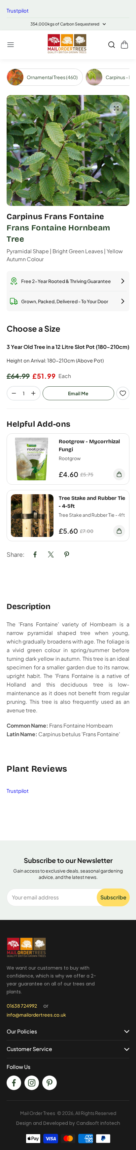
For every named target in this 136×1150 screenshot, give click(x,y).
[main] (68, 449)
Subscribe (113, 897)
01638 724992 (22, 1006)
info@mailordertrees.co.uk (36, 1015)
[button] (11, 44)
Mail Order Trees (37, 1113)
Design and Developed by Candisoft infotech (68, 1123)
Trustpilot (18, 10)
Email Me (78, 393)
